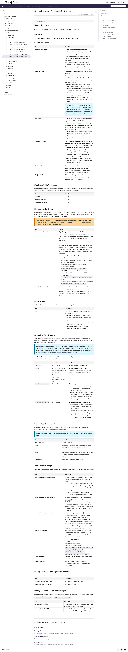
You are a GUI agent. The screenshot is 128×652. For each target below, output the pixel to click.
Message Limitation (39, 631)
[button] (118, 6)
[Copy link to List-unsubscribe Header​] (55, 209)
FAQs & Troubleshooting (13, 28)
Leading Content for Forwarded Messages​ (110, 39)
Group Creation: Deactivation (17, 49)
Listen (92, 14)
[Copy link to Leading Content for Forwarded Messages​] (68, 591)
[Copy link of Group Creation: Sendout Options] (70, 11)
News (5, 13)
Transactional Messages (41, 636)
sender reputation (68, 212)
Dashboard (10, 32)
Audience (10, 68)
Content (10, 71)
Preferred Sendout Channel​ (109, 30)
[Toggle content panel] (96, 12)
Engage (27, 6)
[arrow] (99, 18)
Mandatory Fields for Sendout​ (109, 20)
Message (11, 37)
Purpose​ (103, 15)
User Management (12, 78)
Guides (8, 25)
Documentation (9, 6)
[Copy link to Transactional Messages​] (55, 466)
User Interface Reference (38, 6)
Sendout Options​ (105, 18)
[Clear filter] (28, 11)
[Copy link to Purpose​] (44, 34)
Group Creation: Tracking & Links (18, 54)
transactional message (47, 469)
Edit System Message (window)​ (68, 352)
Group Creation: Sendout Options (18, 56)
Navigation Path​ (104, 13)
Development (7, 90)
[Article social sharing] (89, 17)
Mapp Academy (8, 94)
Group (56, 6)
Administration (11, 82)
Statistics (10, 73)
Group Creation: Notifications (17, 52)
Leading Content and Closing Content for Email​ (109, 35)
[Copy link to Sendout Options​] (51, 43)
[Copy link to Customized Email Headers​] (57, 335)
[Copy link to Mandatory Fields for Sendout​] (59, 185)
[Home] (12, 2)
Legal (7, 649)
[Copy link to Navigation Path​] (51, 25)
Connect (8, 87)
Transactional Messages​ (108, 32)
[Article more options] (93, 17)
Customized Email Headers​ (109, 27)
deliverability (79, 212)
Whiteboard (12, 61)
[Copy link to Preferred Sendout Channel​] (57, 424)
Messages (10, 66)
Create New (49, 6)
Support (6, 92)
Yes (56, 622)
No (64, 622)
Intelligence (8, 85)
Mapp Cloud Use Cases (10, 16)
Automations (11, 75)
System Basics (10, 23)
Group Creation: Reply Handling (18, 47)
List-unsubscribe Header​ (108, 23)
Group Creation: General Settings (18, 44)
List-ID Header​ (106, 25)
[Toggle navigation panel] (32, 12)
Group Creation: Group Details (17, 42)
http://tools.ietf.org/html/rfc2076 (46, 342)
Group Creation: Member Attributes (19, 59)
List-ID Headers (38, 642)
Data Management (12, 80)
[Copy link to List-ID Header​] (47, 301)
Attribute (11, 63)
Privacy (3, 649)
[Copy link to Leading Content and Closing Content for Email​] (72, 572)
